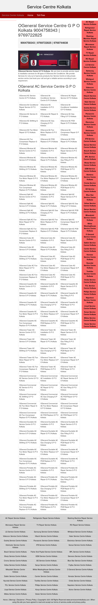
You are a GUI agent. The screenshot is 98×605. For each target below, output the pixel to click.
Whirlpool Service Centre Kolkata (90, 81)
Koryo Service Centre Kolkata (90, 313)
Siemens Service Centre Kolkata (90, 177)
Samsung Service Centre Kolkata (90, 73)
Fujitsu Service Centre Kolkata (80, 565)
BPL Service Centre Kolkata (90, 157)
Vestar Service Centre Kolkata (90, 325)
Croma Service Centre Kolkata (90, 184)
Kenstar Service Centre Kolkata (90, 257)
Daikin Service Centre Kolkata (90, 243)
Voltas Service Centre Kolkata (90, 204)
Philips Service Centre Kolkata (90, 292)
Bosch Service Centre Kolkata (90, 152)
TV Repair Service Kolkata (90, 54)
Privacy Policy (31, 599)
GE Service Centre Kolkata (90, 190)
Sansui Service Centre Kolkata (90, 146)
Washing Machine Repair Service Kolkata (90, 38)
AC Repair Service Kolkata (90, 23)
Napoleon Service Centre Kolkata (90, 300)
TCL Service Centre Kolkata (90, 286)
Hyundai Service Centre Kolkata (90, 265)
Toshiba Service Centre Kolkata (90, 273)
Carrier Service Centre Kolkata (90, 249)
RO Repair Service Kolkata (90, 60)
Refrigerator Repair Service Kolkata (90, 30)
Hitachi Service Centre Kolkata (90, 97)
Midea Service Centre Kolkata (90, 319)
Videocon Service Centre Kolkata (90, 89)
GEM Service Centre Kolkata (90, 169)
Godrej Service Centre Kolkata (90, 109)
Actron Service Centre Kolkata (80, 589)
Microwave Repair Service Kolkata (90, 46)
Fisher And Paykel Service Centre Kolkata (46, 552)
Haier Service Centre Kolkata (90, 103)
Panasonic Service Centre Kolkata (90, 116)
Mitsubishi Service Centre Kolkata (90, 217)
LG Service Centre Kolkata (90, 66)
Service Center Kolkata (13, 15)
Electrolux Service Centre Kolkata (90, 124)
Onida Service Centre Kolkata (90, 280)
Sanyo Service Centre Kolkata (90, 210)
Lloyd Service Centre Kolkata (90, 307)
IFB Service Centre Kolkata (90, 140)
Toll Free (41, 15)
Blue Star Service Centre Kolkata (90, 197)
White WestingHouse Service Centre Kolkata (90, 227)
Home (30, 15)
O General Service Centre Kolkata (90, 236)
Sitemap (12, 599)
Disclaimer (21, 599)
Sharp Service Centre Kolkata (90, 163)
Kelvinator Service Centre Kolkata (90, 132)
